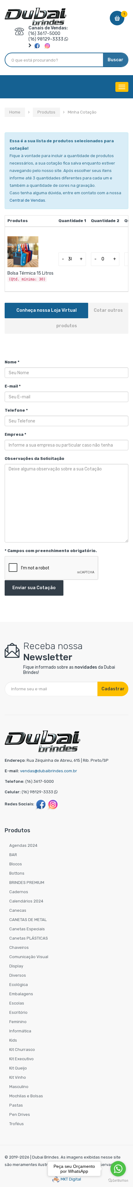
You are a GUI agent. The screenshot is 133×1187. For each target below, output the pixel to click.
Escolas (16, 1003)
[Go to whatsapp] (118, 1168)
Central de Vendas (27, 200)
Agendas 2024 (23, 845)
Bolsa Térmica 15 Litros (30, 273)
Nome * (12, 362)
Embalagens (21, 994)
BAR (13, 854)
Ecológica (18, 984)
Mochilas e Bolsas (26, 1096)
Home (14, 112)
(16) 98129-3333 (45, 39)
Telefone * (16, 410)
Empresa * (15, 434)
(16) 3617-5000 (44, 33)
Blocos (15, 864)
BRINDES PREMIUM (26, 882)
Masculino (18, 1086)
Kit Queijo (18, 1068)
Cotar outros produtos (89, 318)
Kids (13, 1040)
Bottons (16, 873)
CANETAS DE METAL (28, 919)
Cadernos (18, 891)
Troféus (16, 1123)
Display (16, 966)
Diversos (17, 975)
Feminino (18, 1021)
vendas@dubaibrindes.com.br (48, 771)
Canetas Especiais (27, 929)
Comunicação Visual (28, 956)
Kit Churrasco (22, 1049)
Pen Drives (19, 1114)
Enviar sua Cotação (34, 587)
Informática (20, 1031)
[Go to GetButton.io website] (118, 1181)
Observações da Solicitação (34, 458)
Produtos (46, 112)
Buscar (115, 59)
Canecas (17, 910)
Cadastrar (113, 689)
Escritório (18, 1012)
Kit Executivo (21, 1058)
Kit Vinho (17, 1077)
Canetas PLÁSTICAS (28, 938)
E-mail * (13, 386)
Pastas (16, 1105)
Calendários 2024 (26, 901)
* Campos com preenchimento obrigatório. (51, 550)
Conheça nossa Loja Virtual (46, 310)
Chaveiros (19, 947)
